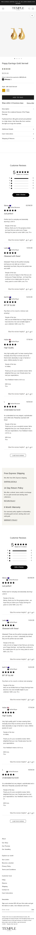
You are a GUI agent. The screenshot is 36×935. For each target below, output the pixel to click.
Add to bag (18, 97)
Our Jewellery (6, 849)
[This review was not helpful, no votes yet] (30, 240)
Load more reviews (18, 455)
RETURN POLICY (9, 501)
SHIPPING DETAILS (10, 481)
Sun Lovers (5, 859)
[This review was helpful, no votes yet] (26, 240)
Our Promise (6, 846)
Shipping (5, 886)
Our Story (5, 843)
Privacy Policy (6, 866)
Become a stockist (8, 863)
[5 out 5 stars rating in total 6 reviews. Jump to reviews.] (6, 68)
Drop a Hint (30, 103)
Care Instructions (7, 893)
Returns (4, 883)
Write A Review (20, 195)
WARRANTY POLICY (10, 520)
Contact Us (5, 890)
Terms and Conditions (9, 869)
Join (32, 909)
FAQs (4, 880)
